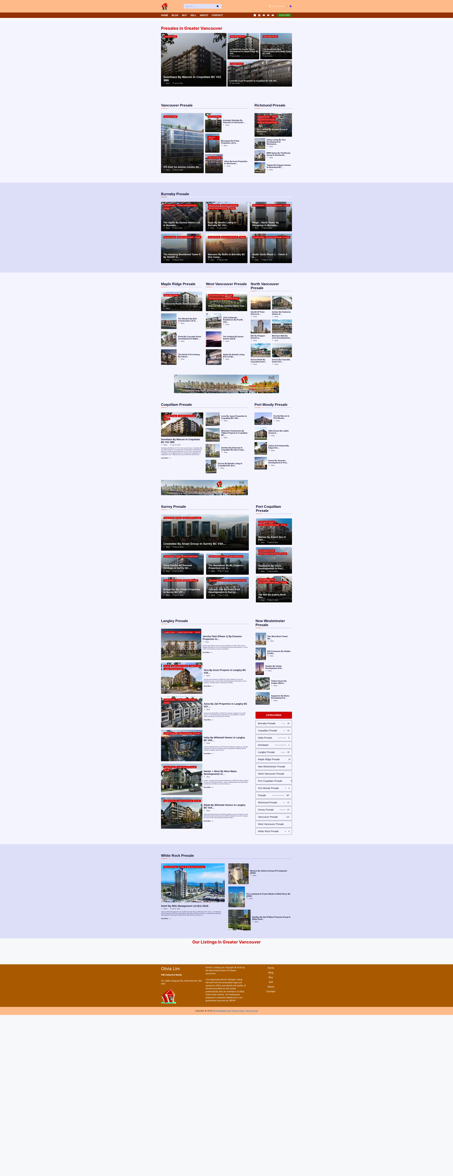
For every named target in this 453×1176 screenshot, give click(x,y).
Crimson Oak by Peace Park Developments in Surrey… (224, 590)
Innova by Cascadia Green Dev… (281, 361)
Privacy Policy (238, 1011)
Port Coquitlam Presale (266, 522)
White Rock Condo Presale (195, 867)
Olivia (168, 83)
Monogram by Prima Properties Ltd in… (230, 142)
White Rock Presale (170, 867)
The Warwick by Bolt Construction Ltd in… (187, 320)
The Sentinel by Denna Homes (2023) (233, 338)
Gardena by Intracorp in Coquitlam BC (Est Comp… (233, 449)
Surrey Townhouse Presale (192, 518)
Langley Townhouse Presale (173, 669)
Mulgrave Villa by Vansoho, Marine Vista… (227, 306)
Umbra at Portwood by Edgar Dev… (278, 447)
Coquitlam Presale (170, 37)
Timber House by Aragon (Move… (279, 682)
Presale (274, 117)
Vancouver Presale (170, 117)
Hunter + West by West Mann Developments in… (220, 772)
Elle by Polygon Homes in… (258, 337)
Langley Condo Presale (185, 632)
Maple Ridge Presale (237, 37)
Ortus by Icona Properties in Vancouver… (235, 162)
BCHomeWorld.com (222, 1011)
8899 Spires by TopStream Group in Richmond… (278, 154)
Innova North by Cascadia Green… (259, 361)
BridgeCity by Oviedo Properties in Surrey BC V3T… (181, 590)
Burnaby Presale (169, 205)
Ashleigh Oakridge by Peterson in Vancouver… (234, 121)
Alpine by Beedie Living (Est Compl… (233, 356)
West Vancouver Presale (217, 295)
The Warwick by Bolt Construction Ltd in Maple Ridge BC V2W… (277, 51)
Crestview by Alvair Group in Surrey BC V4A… (194, 543)
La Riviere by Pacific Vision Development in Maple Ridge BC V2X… (244, 51)
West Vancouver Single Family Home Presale (223, 298)
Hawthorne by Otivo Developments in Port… (271, 567)
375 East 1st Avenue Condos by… (182, 167)
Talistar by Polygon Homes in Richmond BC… (279, 166)
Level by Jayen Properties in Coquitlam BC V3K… (234, 417)
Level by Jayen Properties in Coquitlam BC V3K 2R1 (253, 81)
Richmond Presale (264, 117)
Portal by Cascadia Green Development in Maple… (189, 338)
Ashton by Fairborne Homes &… (281, 313)
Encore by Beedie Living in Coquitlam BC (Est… (230, 465)
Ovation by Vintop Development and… (274, 667)
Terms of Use (251, 1011)
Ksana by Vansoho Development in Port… (278, 462)
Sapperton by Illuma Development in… (280, 697)
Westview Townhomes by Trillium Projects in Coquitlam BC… (234, 433)
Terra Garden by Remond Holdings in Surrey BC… (177, 566)
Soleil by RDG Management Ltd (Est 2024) (184, 906)
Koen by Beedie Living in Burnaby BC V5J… (222, 224)
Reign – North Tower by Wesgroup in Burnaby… (265, 224)
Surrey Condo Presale (190, 556)
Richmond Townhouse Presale (267, 122)
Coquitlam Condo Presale (187, 416)
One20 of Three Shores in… (258, 313)
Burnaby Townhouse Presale (187, 205)
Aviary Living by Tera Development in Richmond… (276, 142)
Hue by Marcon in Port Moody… (281, 417)
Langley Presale (169, 632)
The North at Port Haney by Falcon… (189, 356)
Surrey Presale (169, 518)
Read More (164, 458)
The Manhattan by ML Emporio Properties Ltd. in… (225, 566)
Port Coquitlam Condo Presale (269, 525)
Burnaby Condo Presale (229, 205)
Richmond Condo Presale (266, 120)
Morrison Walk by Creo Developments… (282, 337)
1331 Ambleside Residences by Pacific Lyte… (233, 320)
